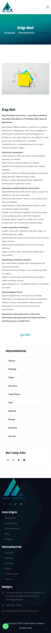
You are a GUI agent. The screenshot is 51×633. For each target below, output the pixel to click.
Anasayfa (9, 32)
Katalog (9, 563)
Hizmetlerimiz (26, 32)
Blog (7, 533)
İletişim (9, 539)
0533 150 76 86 (13, 605)
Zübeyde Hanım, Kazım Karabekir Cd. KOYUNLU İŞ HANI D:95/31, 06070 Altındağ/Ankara (25, 596)
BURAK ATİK (25, 628)
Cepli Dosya (11, 573)
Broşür (8, 568)
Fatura (8, 579)
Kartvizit (9, 552)
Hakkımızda (11, 523)
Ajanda (9, 557)
